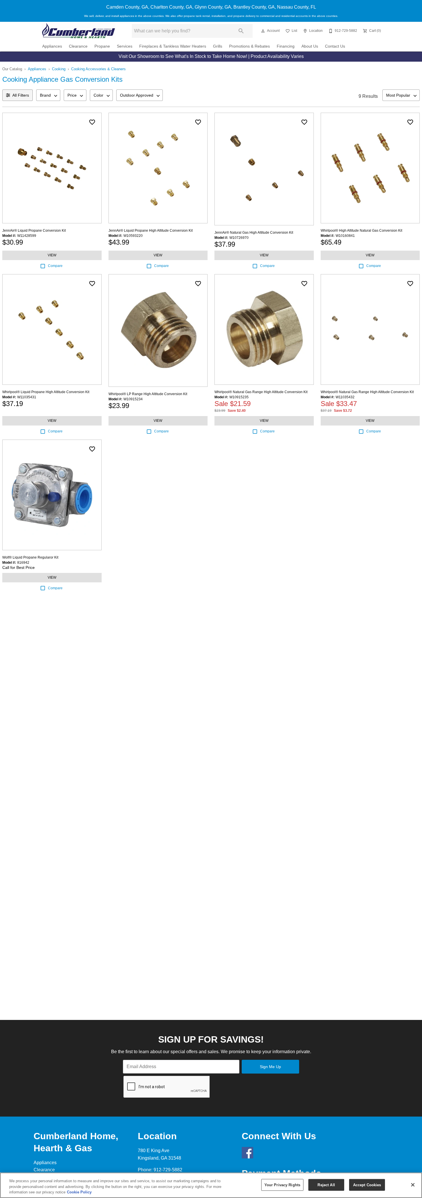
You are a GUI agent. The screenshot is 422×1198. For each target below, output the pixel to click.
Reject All (326, 1185)
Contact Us (335, 46)
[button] (263, 31)
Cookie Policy (79, 1192)
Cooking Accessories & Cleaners (98, 69)
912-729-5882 (168, 1169)
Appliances (52, 46)
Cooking (58, 69)
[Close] (412, 1185)
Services (124, 46)
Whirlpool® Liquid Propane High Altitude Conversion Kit (45, 392)
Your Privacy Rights (282, 1185)
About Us (309, 46)
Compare (55, 266)
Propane (102, 46)
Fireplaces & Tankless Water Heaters (172, 46)
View (52, 255)
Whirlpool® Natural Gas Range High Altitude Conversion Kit (260, 392)
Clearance (78, 46)
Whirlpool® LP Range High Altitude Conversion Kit (148, 394)
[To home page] (78, 31)
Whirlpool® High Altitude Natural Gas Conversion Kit (361, 231)
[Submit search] (241, 31)
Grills (217, 46)
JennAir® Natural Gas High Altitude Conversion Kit (253, 233)
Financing (286, 46)
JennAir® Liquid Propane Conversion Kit (34, 231)
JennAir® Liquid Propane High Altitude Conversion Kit (151, 231)
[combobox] (48, 95)
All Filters (20, 95)
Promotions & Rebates (249, 46)
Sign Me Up (270, 1066)
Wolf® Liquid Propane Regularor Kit (30, 557)
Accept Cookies (367, 1185)
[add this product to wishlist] (92, 122)
